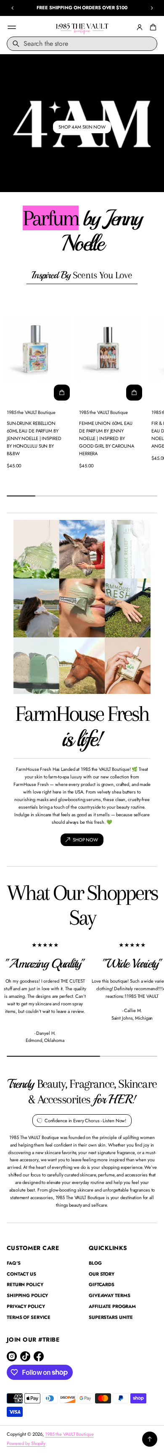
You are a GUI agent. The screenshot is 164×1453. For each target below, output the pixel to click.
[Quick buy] (62, 393)
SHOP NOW (85, 839)
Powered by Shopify (26, 1443)
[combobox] (82, 43)
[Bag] (151, 27)
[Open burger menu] (12, 27)
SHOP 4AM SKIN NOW (82, 127)
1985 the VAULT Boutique (69, 1434)
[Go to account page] (139, 27)
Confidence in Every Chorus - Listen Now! (86, 1120)
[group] (82, 123)
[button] (151, 27)
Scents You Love (82, 275)
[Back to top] (149, 1439)
